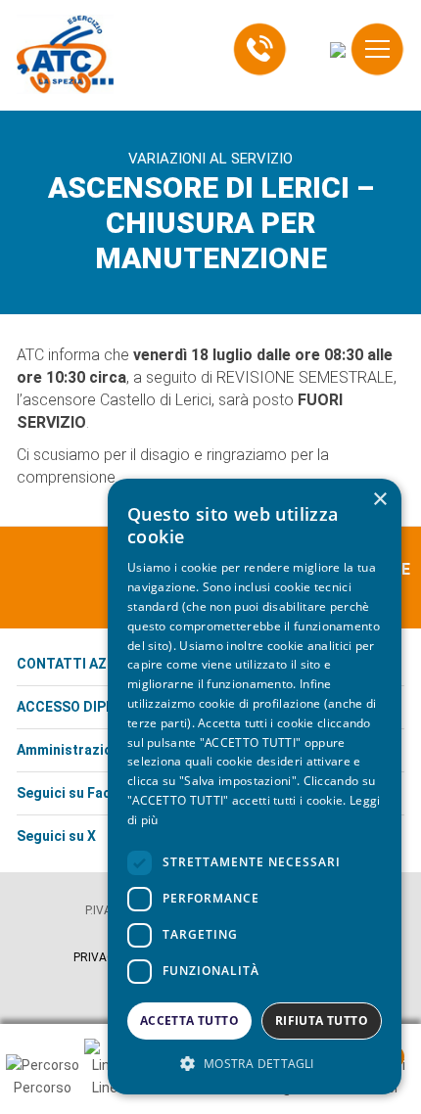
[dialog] (254, 786)
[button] (254, 1063)
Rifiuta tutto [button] (321, 1020)
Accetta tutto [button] (189, 1020)
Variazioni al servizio (210, 158)
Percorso (42, 1087)
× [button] (379, 499)
